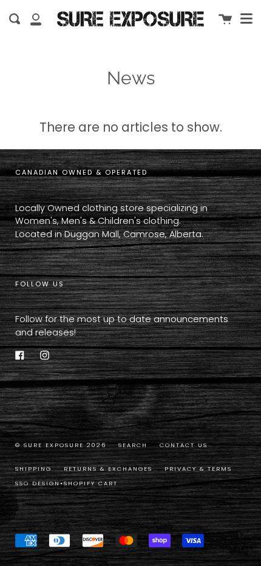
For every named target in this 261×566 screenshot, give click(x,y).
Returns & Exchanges (108, 469)
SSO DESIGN (37, 483)
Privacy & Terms (198, 469)
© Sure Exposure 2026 (60, 445)
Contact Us (184, 445)
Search (132, 445)
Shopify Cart (91, 483)
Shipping (33, 469)
